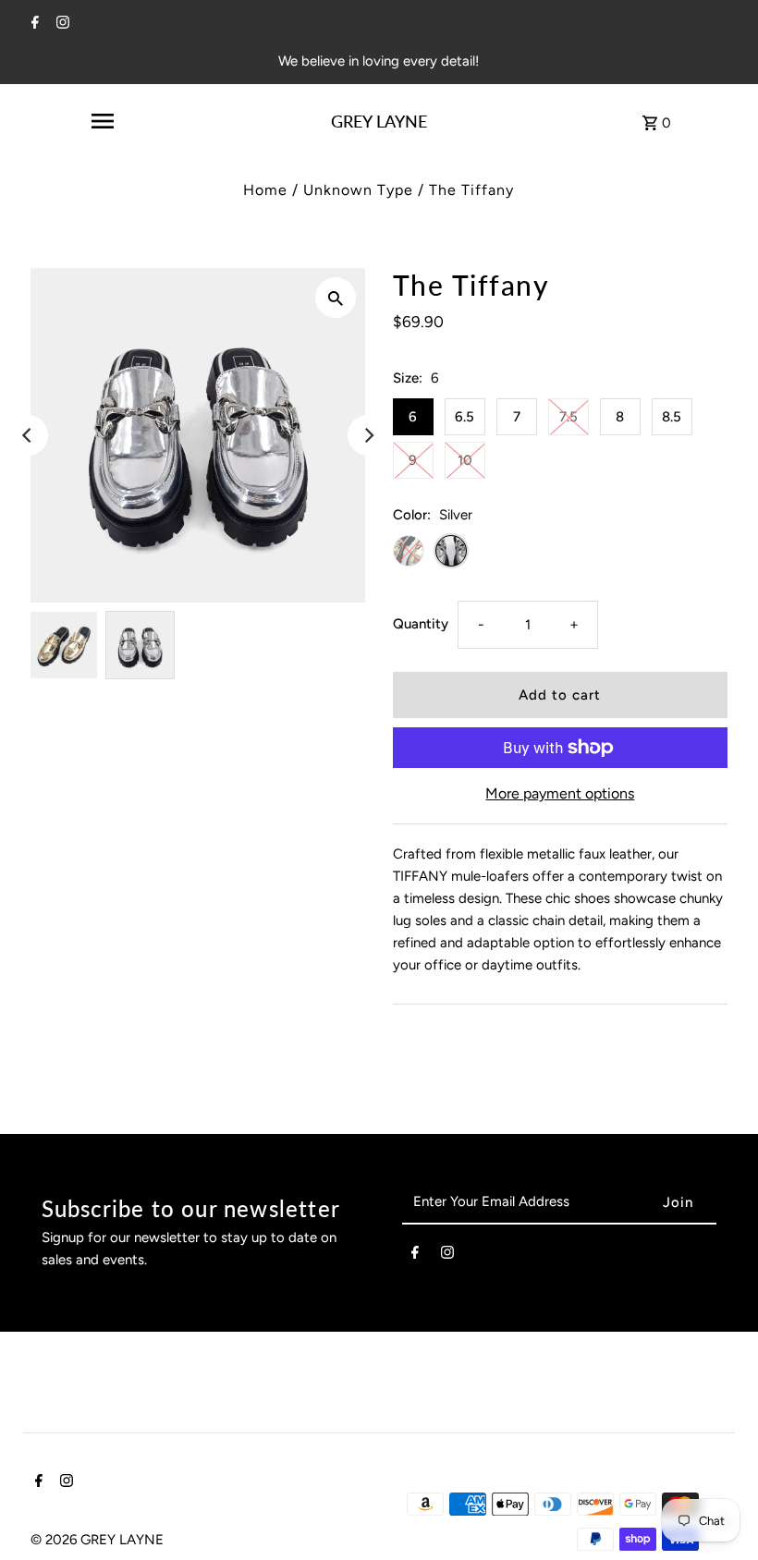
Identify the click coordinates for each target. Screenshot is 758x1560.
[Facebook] (33, 24)
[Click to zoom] (335, 297)
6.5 (464, 416)
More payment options (559, 793)
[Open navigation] (101, 121)
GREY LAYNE (379, 121)
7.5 (568, 416)
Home (265, 190)
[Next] (368, 435)
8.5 (671, 416)
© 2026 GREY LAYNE (97, 1539)
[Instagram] (60, 24)
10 (465, 460)
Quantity (420, 623)
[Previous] (27, 435)
